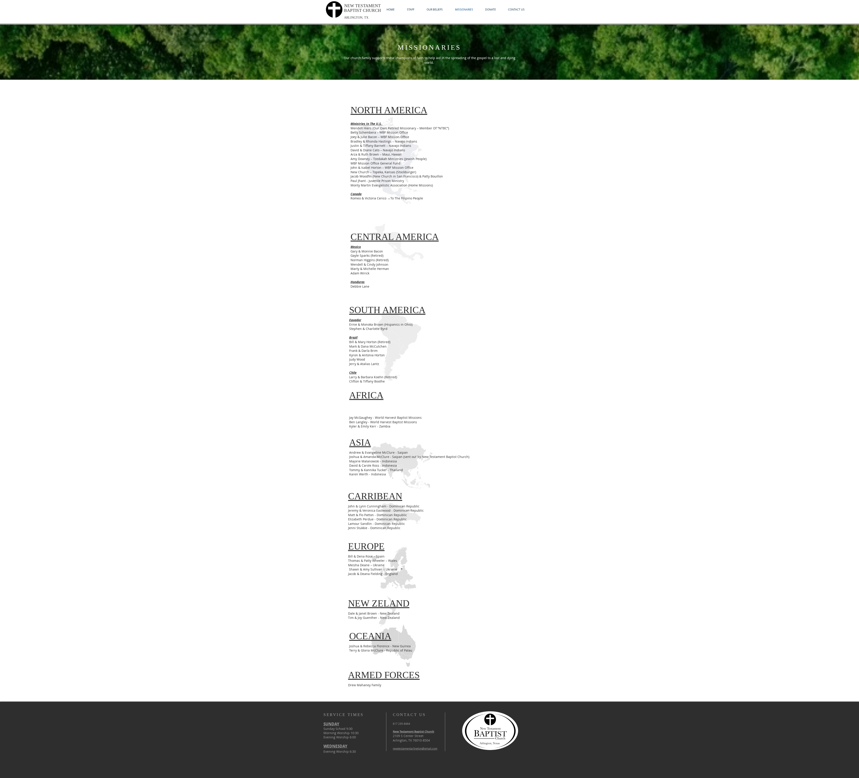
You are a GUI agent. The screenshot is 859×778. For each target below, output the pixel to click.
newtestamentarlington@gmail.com (415, 748)
